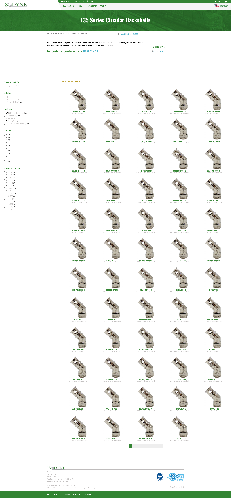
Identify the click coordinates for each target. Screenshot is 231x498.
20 (148, 446)
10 (6, 148)
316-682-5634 (90, 51)
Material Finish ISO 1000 (129, 34)
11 (6, 150)
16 (9, 209)
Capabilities (91, 6)
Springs (80, 6)
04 (9, 177)
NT (11, 118)
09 (6, 145)
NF (15, 113)
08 (6, 142)
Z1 (11, 121)
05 (6, 135)
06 (6, 137)
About (103, 6)
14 (6, 158)
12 (6, 153)
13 (6, 156)
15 (9, 207)
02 (9, 172)
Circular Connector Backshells (61, 33)
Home (48, 33)
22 (156, 446)
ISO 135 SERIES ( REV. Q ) (162, 51)
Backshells (68, 6)
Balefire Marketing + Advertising (83, 488)
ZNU (16, 124)
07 (6, 140)
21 (152, 446)
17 (6, 161)
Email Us (66, 481)
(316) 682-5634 (79, 1)
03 (9, 175)
